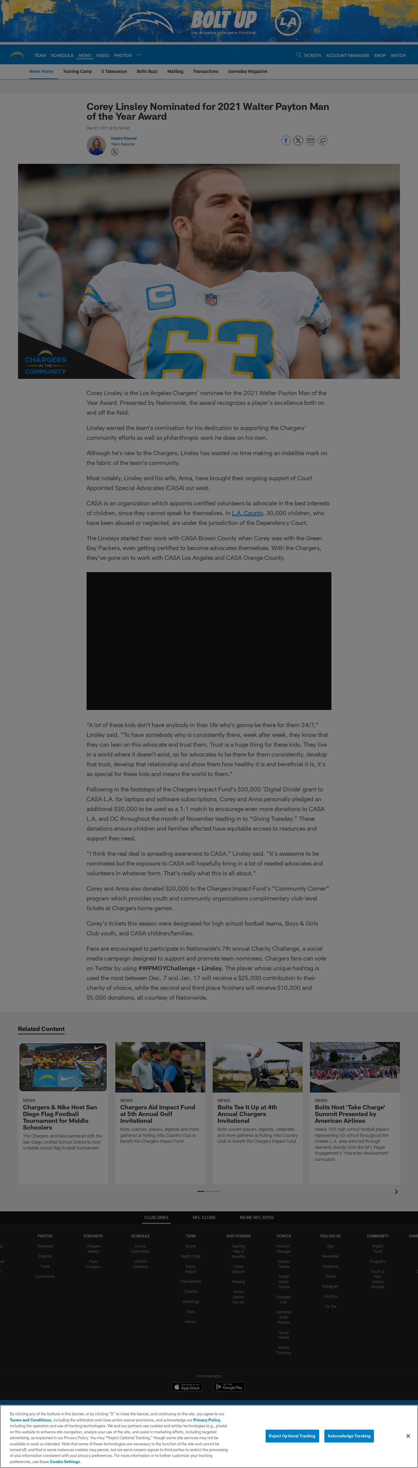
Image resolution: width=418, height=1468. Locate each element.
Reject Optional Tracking (292, 1435)
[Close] (408, 1436)
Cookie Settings (65, 1461)
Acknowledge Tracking (349, 1435)
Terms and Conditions (30, 1419)
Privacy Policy (206, 1419)
